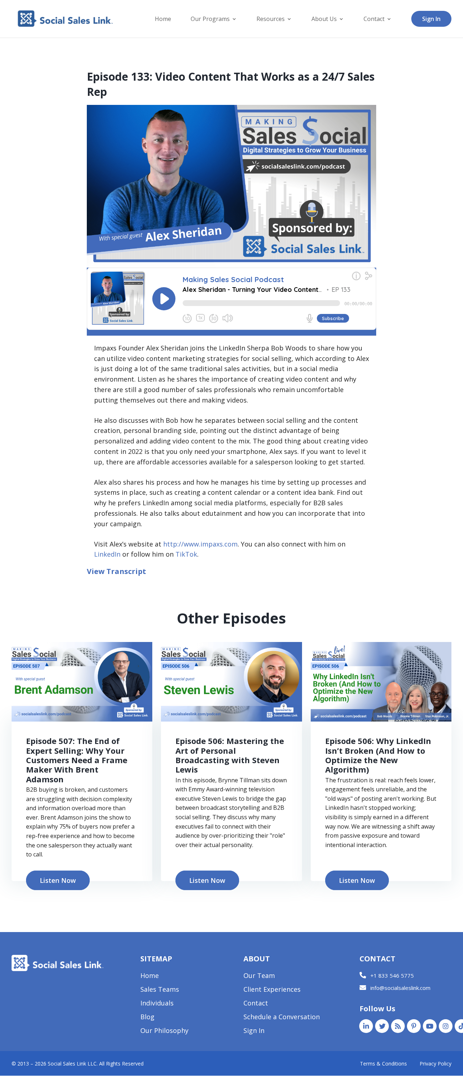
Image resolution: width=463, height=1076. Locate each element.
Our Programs (210, 19)
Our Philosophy (164, 1031)
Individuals (157, 1003)
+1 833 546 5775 (392, 975)
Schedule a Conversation (281, 1017)
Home (163, 19)
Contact (374, 19)
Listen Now (58, 880)
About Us (324, 19)
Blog (147, 1017)
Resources (270, 19)
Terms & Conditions (383, 1063)
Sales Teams (159, 990)
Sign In (431, 19)
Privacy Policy (435, 1063)
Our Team (259, 976)
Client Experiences (272, 990)
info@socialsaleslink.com (400, 987)
